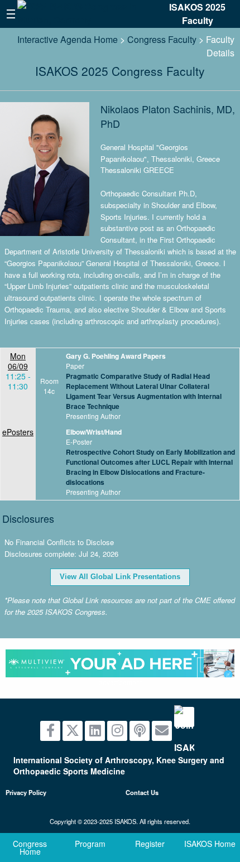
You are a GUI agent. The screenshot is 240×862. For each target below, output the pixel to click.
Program (90, 843)
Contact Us (142, 792)
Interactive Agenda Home (67, 39)
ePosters (17, 431)
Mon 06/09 (18, 361)
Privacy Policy (26, 792)
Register (150, 843)
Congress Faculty (161, 39)
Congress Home (30, 847)
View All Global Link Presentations (120, 576)
